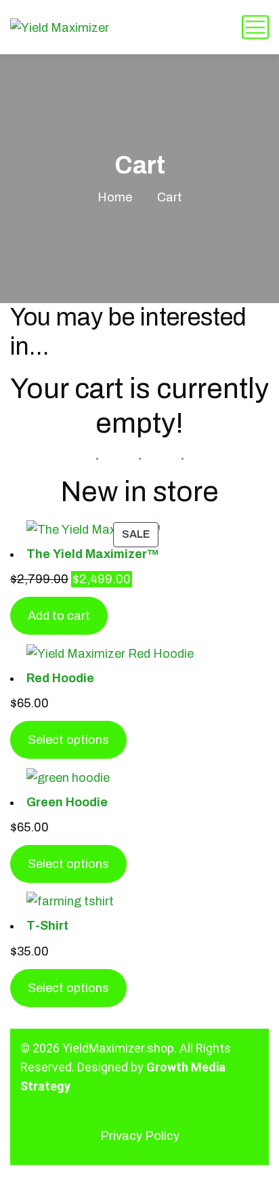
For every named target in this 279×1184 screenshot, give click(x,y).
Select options (68, 740)
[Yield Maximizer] (59, 27)
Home (115, 197)
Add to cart (59, 616)
